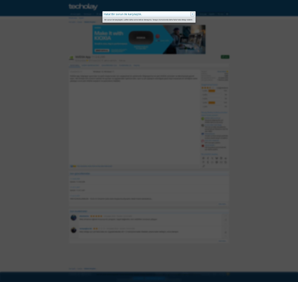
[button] (192, 14)
